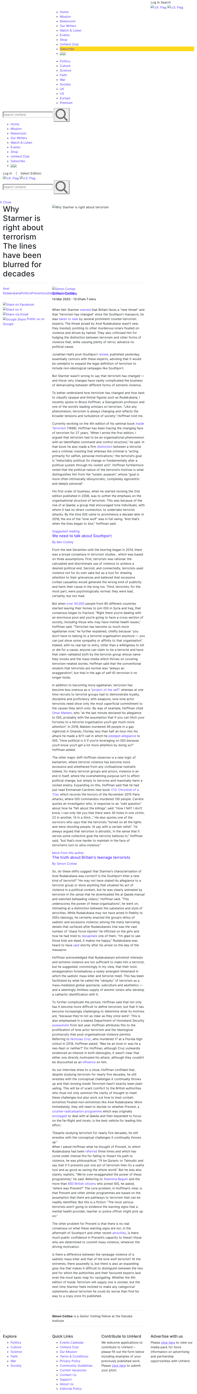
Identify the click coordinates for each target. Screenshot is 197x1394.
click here (119, 1365)
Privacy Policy (70, 1361)
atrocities (119, 1233)
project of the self (105, 690)
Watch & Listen (70, 30)
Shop (63, 40)
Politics (65, 61)
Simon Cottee (64, 293)
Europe (65, 98)
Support (66, 1379)
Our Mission (68, 1352)
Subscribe (67, 49)
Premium (66, 103)
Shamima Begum (116, 1179)
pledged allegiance (122, 736)
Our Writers (68, 26)
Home (64, 12)
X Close (5, 202)
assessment (60, 1025)
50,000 (79, 603)
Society (65, 84)
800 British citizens (82, 1184)
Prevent (37, 293)
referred (91, 1151)
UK (62, 89)
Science (65, 70)
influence (89, 1062)
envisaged (59, 1116)
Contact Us (68, 1375)
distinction (104, 447)
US (62, 93)
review (103, 354)
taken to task (68, 319)
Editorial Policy (71, 1389)
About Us (66, 1384)
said (76, 945)
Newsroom (68, 21)
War (62, 80)
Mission (65, 16)
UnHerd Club (69, 44)
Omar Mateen (62, 713)
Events (65, 35)
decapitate (90, 936)
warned (85, 310)
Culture (65, 66)
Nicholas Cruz (80, 1039)
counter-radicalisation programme (77, 1111)
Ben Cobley (62, 542)
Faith (63, 75)
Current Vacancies (73, 1370)
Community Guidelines (76, 1365)
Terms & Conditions (74, 1356)
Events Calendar (72, 1342)
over (70, 603)
